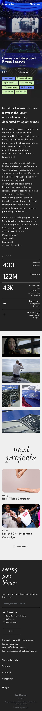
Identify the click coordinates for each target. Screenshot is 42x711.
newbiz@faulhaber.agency (13, 647)
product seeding (19, 191)
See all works (21, 546)
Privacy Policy (21, 704)
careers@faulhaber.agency (25, 651)
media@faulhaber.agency (23, 640)
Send (11, 631)
